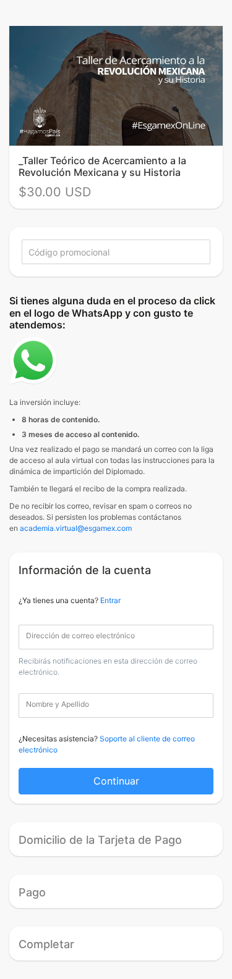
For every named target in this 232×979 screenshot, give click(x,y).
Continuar (116, 781)
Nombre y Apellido (57, 704)
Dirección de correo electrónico (80, 635)
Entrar (110, 600)
